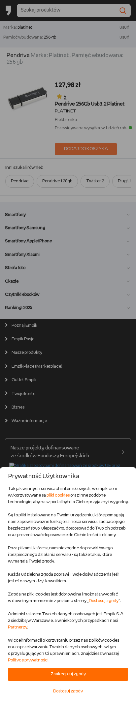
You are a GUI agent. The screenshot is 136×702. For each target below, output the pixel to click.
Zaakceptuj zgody (68, 674)
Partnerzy (17, 627)
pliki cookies (58, 495)
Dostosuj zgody (104, 601)
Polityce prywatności (28, 660)
